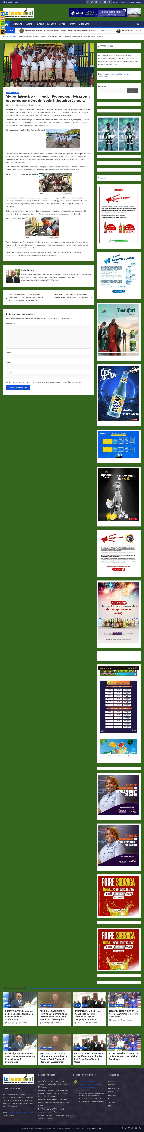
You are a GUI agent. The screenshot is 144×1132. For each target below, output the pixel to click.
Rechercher (102, 86)
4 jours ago (46, 1023)
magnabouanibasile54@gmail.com (116, 74)
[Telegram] (2, 27)
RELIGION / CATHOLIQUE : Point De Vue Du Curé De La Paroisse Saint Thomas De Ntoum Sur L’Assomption (53, 1015)
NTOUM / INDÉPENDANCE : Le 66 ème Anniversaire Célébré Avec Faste (123, 1014)
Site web (9, 372)
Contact (115, 2)
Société (111, 1099)
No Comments (36, 105)
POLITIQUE (40, 24)
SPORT (72, 24)
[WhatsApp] (2, 23)
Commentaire (12, 323)
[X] (2, 32)
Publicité (123, 2)
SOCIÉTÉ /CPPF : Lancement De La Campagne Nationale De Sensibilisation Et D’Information (20, 1015)
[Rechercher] (132, 90)
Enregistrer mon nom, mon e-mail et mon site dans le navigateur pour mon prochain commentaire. (45, 382)
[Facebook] (2, 14)
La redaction (22, 105)
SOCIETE (29, 24)
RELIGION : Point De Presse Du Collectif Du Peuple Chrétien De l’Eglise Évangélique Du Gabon (87, 1015)
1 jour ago (10, 1023)
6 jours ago (115, 1020)
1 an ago (11, 105)
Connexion (102, 178)
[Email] (2, 18)
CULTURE (62, 24)
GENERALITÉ (17, 24)
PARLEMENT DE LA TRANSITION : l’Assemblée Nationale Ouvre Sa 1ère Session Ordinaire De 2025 (71, 297)
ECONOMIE (51, 24)
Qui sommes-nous (135, 2)
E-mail (9, 362)
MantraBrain (96, 1128)
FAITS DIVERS (84, 24)
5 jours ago (80, 1023)
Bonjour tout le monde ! (87, 1087)
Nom (8, 353)
